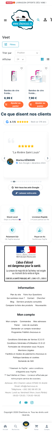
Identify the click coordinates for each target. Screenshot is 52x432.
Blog (12, 302)
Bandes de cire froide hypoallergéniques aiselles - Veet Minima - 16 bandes (38, 92)
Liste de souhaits (30, 325)
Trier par (7, 52)
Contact (30, 298)
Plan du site (15, 294)
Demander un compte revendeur (26, 328)
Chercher (41, 298)
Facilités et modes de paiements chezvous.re (26, 354)
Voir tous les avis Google (27, 187)
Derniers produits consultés (29, 302)
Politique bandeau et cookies (26, 357)
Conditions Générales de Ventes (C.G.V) (26, 339)
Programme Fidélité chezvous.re (26, 332)
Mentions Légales (26, 350)
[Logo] (22, 19)
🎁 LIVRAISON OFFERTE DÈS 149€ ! (29, 2)
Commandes (25, 321)
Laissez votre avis (27, 193)
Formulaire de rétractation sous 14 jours (26, 347)
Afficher (6, 59)
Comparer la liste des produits (19, 305)
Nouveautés (40, 305)
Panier (17, 325)
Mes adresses (39, 321)
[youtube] (26, 402)
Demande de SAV (26, 361)
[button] (5, 20)
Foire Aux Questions (32, 294)
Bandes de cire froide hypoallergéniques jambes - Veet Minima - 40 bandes (13, 92)
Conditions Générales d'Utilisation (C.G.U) (26, 343)
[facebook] (20, 402)
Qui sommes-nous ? (16, 298)
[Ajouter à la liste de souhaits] (21, 68)
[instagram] (32, 402)
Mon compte (11, 321)
